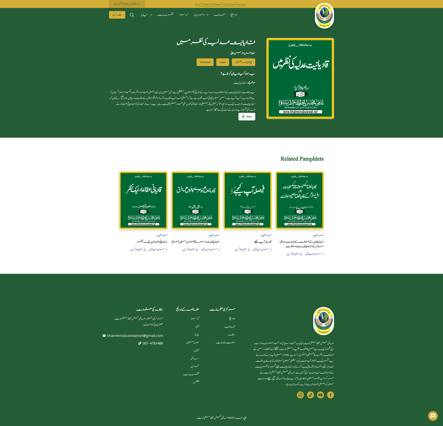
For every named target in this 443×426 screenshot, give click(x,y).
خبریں (195, 366)
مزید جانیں (313, 254)
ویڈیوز (196, 334)
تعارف (219, 14)
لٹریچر (318, 235)
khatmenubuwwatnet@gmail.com (135, 335)
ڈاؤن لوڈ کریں (293, 254)
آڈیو (197, 326)
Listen (223, 62)
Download (205, 62)
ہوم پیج (234, 14)
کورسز (183, 14)
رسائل (195, 358)
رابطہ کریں (117, 15)
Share (249, 117)
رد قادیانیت (244, 83)
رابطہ (231, 334)
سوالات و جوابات (225, 342)
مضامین (192, 342)
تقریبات (165, 14)
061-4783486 (153, 343)
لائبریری (199, 14)
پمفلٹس (196, 382)
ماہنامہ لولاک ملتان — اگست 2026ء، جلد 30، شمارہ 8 (221, 4)
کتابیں (196, 350)
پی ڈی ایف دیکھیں (243, 62)
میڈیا (144, 14)
